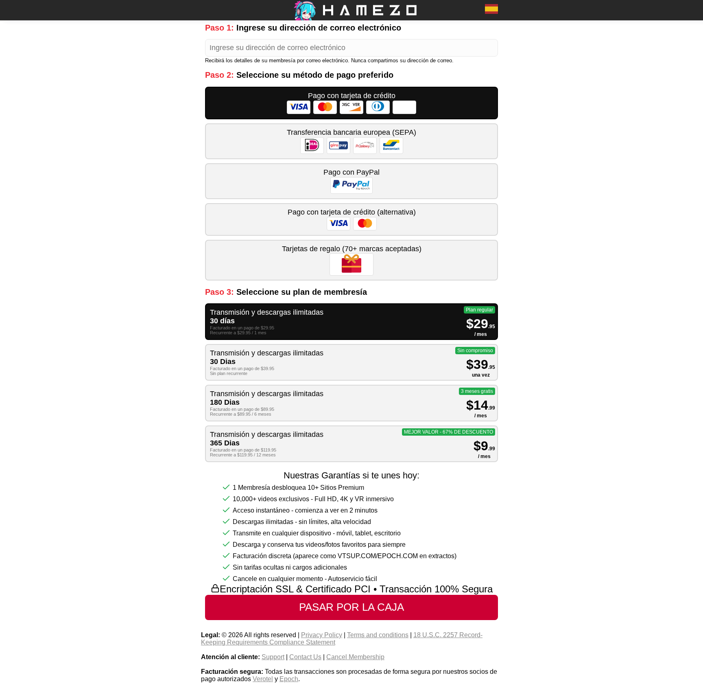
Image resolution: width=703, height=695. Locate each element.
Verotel (263, 678)
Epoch (288, 678)
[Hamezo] (351, 18)
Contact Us (305, 656)
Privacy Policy (321, 634)
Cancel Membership (355, 656)
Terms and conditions (377, 634)
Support (273, 656)
